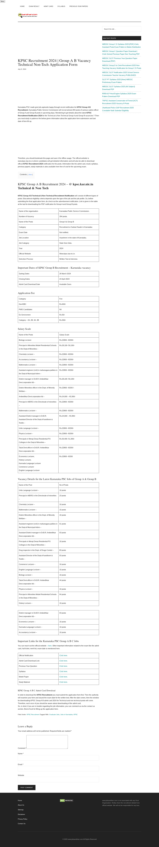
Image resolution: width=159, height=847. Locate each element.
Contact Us (21, 823)
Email (20, 764)
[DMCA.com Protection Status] (66, 801)
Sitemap (20, 810)
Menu (2, 1)
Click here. (63, 655)
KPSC (76, 714)
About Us (21, 805)
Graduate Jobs (54, 714)
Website (21, 775)
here (50, 646)
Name (21, 754)
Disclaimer (21, 814)
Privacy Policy (22, 819)
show (30, 174)
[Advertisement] (58, 42)
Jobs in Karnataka (66, 714)
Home (20, 800)
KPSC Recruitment (33, 714)
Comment (22, 748)
